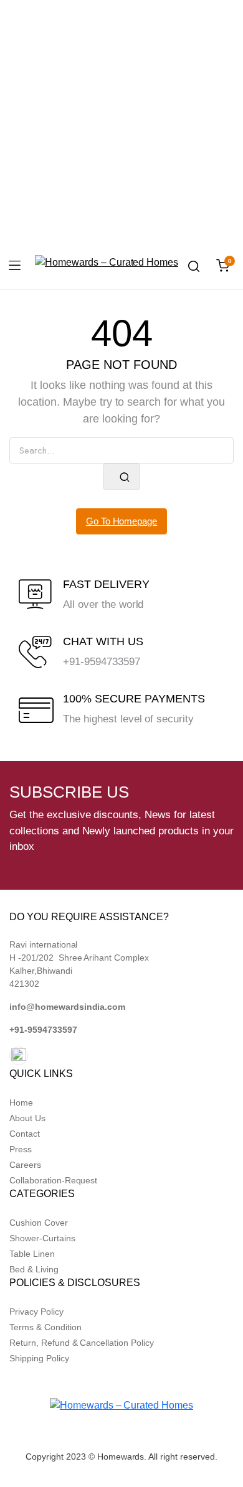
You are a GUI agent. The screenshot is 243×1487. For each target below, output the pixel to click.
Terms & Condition (45, 1327)
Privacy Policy (36, 1312)
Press (20, 1149)
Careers (25, 1165)
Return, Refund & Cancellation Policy (81, 1343)
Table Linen (32, 1254)
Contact (24, 1134)
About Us (27, 1118)
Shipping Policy (39, 1358)
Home (21, 1102)
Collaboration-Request (53, 1180)
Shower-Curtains (42, 1238)
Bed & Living (34, 1269)
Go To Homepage (122, 521)
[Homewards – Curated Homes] (106, 266)
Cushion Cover (38, 1223)
